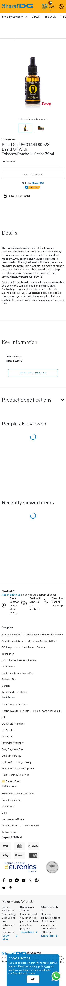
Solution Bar (9, 679)
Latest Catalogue (11, 800)
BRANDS (50, 16)
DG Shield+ (8, 730)
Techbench (8, 654)
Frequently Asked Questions (18, 793)
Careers (6, 686)
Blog (4, 813)
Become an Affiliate (13, 819)
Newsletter (8, 806)
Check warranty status (15, 704)
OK (33, 979)
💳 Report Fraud (11, 781)
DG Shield (7, 736)
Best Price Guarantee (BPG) (17, 673)
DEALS (36, 16)
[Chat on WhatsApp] (56, 976)
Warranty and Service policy (18, 768)
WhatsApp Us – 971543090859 (20, 825)
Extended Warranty (13, 743)
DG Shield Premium (13, 723)
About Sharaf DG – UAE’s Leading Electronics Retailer (33, 634)
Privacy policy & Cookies (60, 959)
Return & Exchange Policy (16, 762)
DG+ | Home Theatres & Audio (19, 660)
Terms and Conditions (14, 692)
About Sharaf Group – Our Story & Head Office (29, 641)
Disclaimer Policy (11, 755)
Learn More (6, 937)
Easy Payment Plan (13, 749)
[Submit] (43, 6)
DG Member (9, 666)
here (47, 966)
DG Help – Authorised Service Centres (23, 647)
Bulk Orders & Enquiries (15, 775)
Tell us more (9, 832)
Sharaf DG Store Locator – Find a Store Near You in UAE (31, 714)
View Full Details (33, 372)
